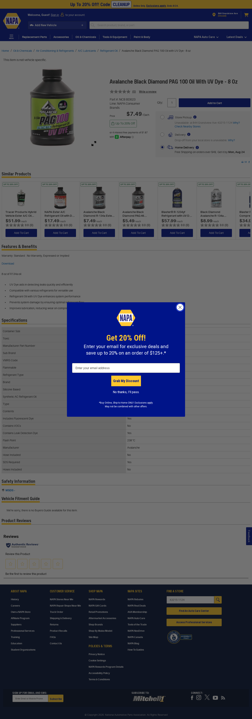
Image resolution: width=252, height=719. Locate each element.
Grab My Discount (126, 381)
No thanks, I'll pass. (126, 392)
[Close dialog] (180, 307)
